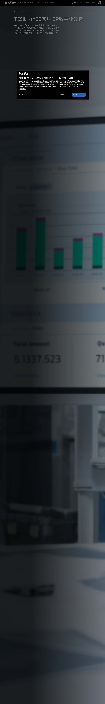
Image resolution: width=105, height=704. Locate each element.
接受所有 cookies (78, 95)
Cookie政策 (23, 88)
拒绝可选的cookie (64, 94)
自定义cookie (23, 95)
